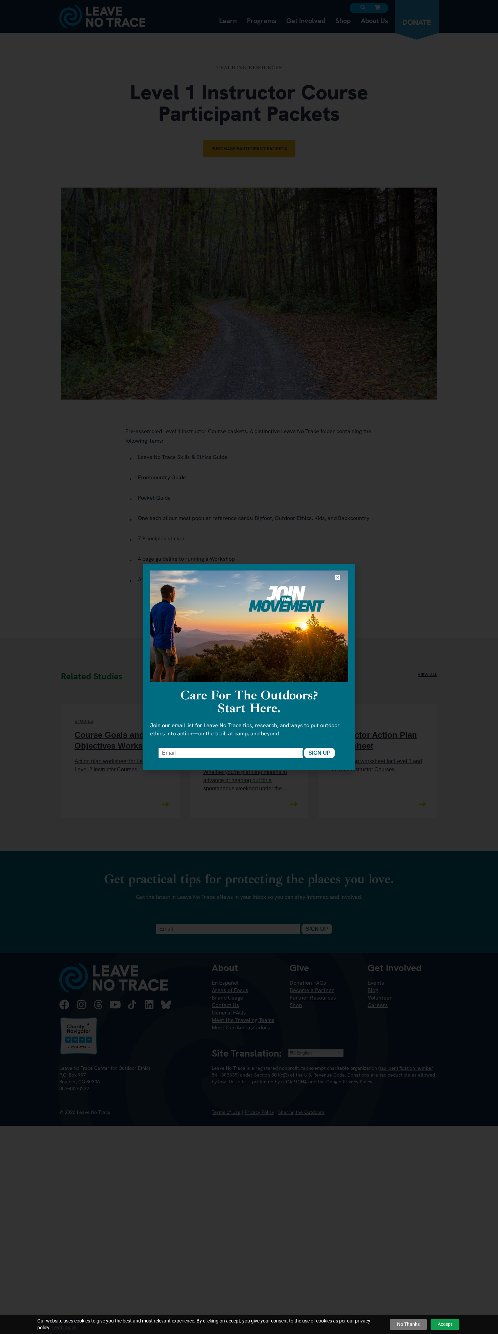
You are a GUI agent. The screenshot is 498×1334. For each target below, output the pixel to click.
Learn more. (64, 1327)
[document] (249, 667)
